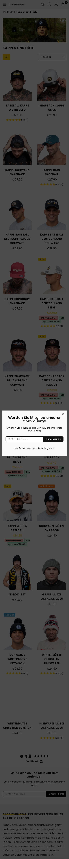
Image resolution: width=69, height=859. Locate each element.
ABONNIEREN (53, 439)
